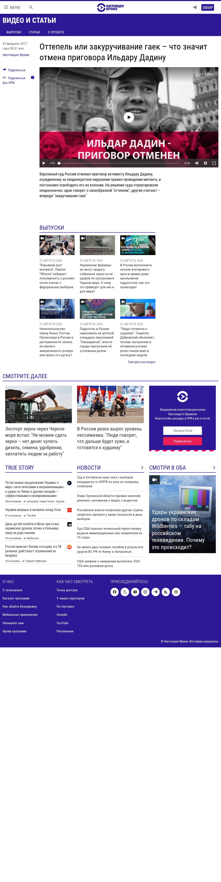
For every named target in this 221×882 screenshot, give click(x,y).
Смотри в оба (167, 467)
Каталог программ (16, 598)
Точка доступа (67, 590)
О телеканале (12, 590)
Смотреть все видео (141, 362)
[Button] (14, 71)
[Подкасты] (176, 592)
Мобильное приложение (20, 615)
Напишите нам (13, 623)
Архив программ (14, 631)
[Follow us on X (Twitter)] (125, 592)
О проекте (56, 32)
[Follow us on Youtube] (135, 592)
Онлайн (62, 615)
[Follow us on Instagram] (145, 592)
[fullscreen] (214, 163)
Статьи (34, 32)
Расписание (65, 631)
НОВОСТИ (89, 467)
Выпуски (13, 32)
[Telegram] (194, 7)
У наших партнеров (70, 598)
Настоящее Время (16, 55)
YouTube (62, 623)
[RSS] (166, 592)
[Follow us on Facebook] (114, 592)
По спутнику (65, 606)
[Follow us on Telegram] (156, 592)
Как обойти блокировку (20, 606)
